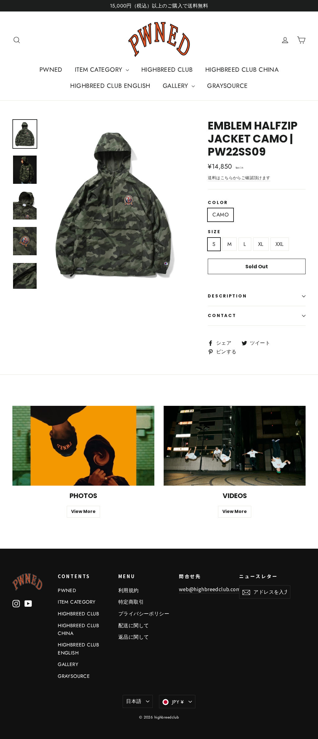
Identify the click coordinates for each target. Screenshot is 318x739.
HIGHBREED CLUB (167, 69)
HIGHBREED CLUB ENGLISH (110, 85)
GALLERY (176, 85)
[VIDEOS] (235, 446)
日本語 (133, 701)
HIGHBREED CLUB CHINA (242, 69)
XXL (279, 244)
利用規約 (128, 590)
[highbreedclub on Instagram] (16, 603)
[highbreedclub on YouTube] (28, 603)
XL (261, 244)
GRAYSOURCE (227, 85)
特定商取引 (131, 601)
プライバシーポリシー (143, 613)
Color (218, 202)
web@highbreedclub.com (209, 589)
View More (83, 511)
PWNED (50, 69)
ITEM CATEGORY (99, 69)
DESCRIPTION (227, 296)
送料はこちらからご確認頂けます (239, 178)
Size (214, 231)
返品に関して (133, 637)
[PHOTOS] (83, 446)
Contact (222, 316)
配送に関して (133, 625)
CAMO (220, 214)
